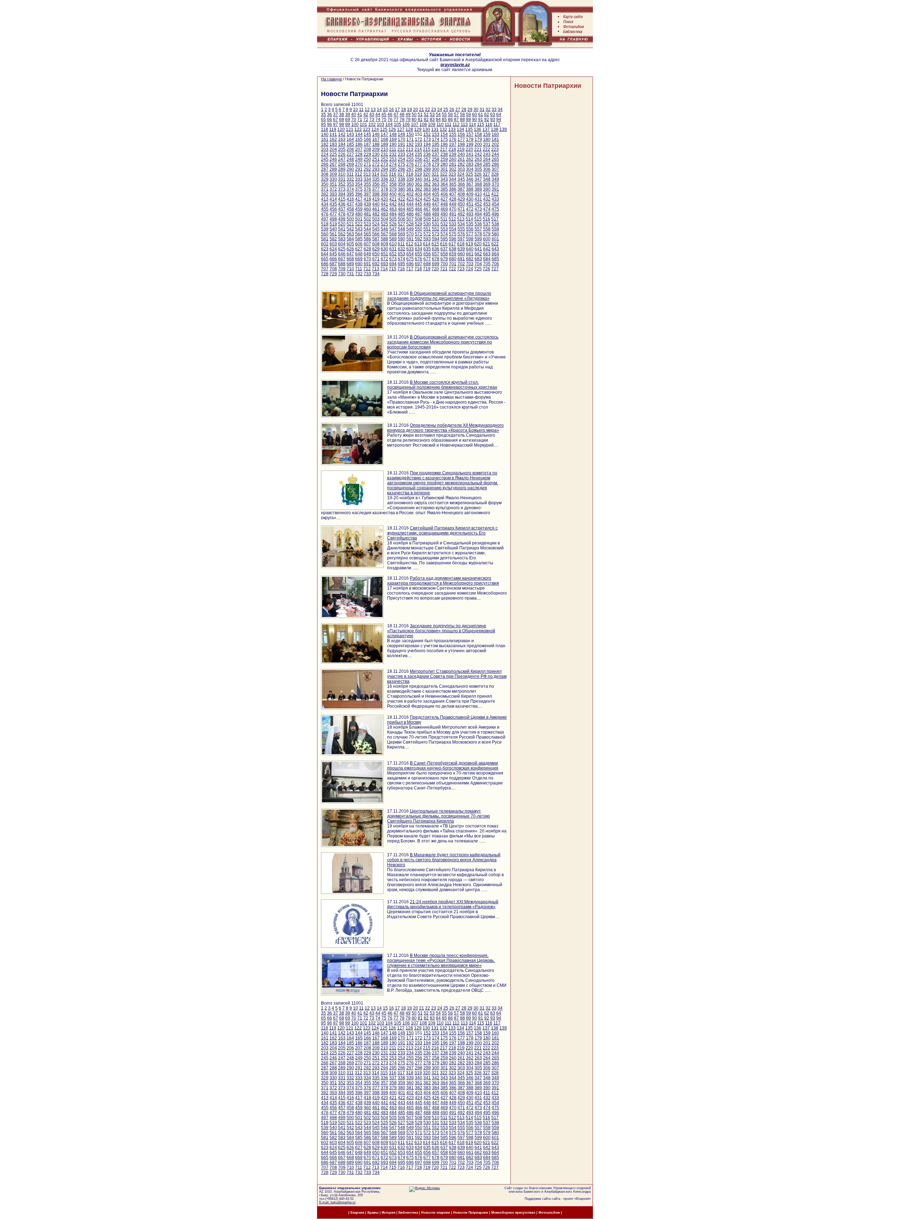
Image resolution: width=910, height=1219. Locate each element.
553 (444, 229)
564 (359, 233)
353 (350, 184)
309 (333, 174)
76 (389, 119)
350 (324, 184)
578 (478, 233)
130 (426, 129)
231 (384, 154)
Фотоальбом (549, 1212)
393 (333, 194)
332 (350, 179)
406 (444, 194)
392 (324, 194)
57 (456, 114)
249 (359, 159)
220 (469, 149)
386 (452, 189)
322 (444, 174)
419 (376, 199)
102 (372, 124)
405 (435, 194)
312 (358, 174)
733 (367, 273)
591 (410, 238)
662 (478, 253)
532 (444, 224)
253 (393, 159)
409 (469, 194)
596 (452, 238)
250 (367, 159)
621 (486, 243)
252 (384, 159)
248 (350, 159)
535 (469, 224)
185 (350, 144)
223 (495, 149)
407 (452, 194)
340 (418, 179)
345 (461, 179)
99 (347, 124)
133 (452, 129)
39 (347, 114)
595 (444, 238)
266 (324, 164)
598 (469, 238)
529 (418, 224)
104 (389, 124)
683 (478, 258)
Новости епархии (435, 1212)
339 (410, 179)
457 (342, 209)
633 (410, 248)
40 (353, 114)
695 (401, 263)
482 (376, 214)
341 (427, 179)
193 (418, 144)
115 (480, 124)
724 (469, 268)
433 (495, 199)
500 (350, 219)
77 (396, 119)
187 (367, 144)
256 (418, 159)
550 (418, 229)
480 (359, 214)
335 (376, 179)
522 (359, 224)
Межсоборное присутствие (513, 1212)
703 (469, 263)
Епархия (582, 1199)
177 (461, 139)
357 (384, 184)
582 (333, 238)
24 (439, 109)
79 (408, 119)
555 (461, 229)
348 (487, 179)
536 (478, 224)
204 (333, 149)
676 (418, 258)
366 (461, 184)
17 (397, 109)
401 (401, 194)
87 (456, 119)
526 (393, 224)
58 (462, 114)
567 (384, 233)
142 (342, 134)
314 (375, 174)
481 (367, 214)
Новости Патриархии (547, 85)
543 (359, 229)
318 (409, 174)
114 (472, 124)
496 (495, 214)
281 (452, 164)
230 (376, 154)
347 (478, 179)
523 (367, 224)
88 (462, 119)
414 (333, 199)
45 (383, 114)
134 (460, 129)
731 (350, 273)
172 (418, 139)
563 (350, 233)
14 (379, 109)
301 (444, 169)
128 (409, 129)
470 (452, 209)
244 (495, 154)
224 (324, 154)
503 (376, 219)
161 (324, 139)
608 (376, 243)
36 (329, 114)
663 (487, 253)
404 (427, 194)
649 (367, 253)
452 (478, 204)
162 (333, 139)
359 (401, 184)
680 (452, 258)
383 (427, 189)
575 (452, 233)
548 (401, 229)
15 (385, 109)
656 (427, 253)
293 (376, 169)
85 (444, 119)
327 (486, 174)
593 (427, 238)
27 (457, 109)
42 (365, 114)
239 (452, 154)
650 (376, 253)
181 (495, 139)
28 (463, 109)
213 (409, 149)
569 (401, 233)
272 (376, 164)
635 (427, 248)
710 (350, 268)
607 (367, 243)
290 (350, 169)
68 (341, 119)
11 (361, 109)
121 (349, 129)
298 (418, 169)
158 (478, 134)
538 (495, 224)
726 (486, 268)
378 (384, 189)
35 (323, 114)
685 (495, 258)
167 (376, 139)
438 (359, 204)
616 (444, 243)
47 (396, 114)
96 (329, 124)
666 (333, 258)
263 (478, 159)
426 (435, 199)
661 (469, 253)
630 (384, 248)
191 (401, 144)
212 (401, 149)
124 (375, 129)
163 (342, 139)
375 (359, 189)
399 (384, 194)
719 (426, 268)
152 (427, 134)
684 (487, 258)
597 (461, 238)
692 (376, 263)
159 (487, 134)
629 (376, 248)
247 (342, 159)
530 (427, 224)
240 (461, 154)
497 (324, 219)
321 (435, 174)
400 (393, 194)
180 (487, 139)
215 (426, 149)
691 (367, 263)
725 (478, 268)
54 (438, 114)
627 (359, 248)
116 (488, 124)
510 (435, 219)
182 (324, 144)
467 (427, 209)
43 (371, 114)
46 (389, 114)
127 (401, 129)
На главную (331, 79)
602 (324, 243)
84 (438, 119)
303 (461, 169)
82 (426, 119)
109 (431, 124)
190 (393, 144)
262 (469, 159)
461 (376, 209)
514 (469, 219)
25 (445, 109)
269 (350, 164)
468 (435, 209)
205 (342, 149)
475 (495, 209)
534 (461, 224)
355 (367, 184)
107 (414, 124)
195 (435, 144)
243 (487, 154)
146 (376, 134)
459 (359, 209)
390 (487, 189)
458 (350, 209)
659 (452, 253)
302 (452, 169)
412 (495, 194)
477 (333, 214)
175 (444, 139)
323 (452, 174)
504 (384, 219)
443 (401, 204)
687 (333, 263)
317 (401, 174)
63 (492, 114)
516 (486, 219)
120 (341, 129)
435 (333, 204)
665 (324, 258)
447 (435, 204)
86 (450, 119)
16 (391, 109)
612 (409, 243)
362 (427, 184)
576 (461, 233)
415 (342, 199)
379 (393, 189)
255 (410, 159)
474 (487, 209)
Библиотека (408, 1212)
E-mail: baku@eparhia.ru (337, 1202)
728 (324, 273)
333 (359, 179)
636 (435, 248)
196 (444, 144)
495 (487, 214)
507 (410, 219)
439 (367, 204)
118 (324, 129)
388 (469, 189)
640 (469, 248)
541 (342, 229)
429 (461, 199)
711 (358, 268)
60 (474, 114)
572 (427, 233)
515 (478, 219)
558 (487, 229)
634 (418, 248)
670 (367, 258)
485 (401, 214)
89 (468, 119)
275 (401, 164)
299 (427, 169)
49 (408, 114)
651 (384, 253)
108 (423, 124)
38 (341, 114)
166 (367, 139)
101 (363, 124)
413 (324, 199)
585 (359, 238)
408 (461, 194)
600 (487, 238)
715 (392, 268)
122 (358, 129)
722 (452, 268)
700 (444, 263)
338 (401, 179)
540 (333, 229)
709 (342, 268)
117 (496, 124)
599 (478, 238)
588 (384, 238)
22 (427, 109)
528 (410, 224)
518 (324, 224)
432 (487, 199)
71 (359, 119)
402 (410, 194)
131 (435, 129)
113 (464, 124)
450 (461, 204)
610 (393, 243)
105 (397, 124)
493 (469, 214)
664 (495, 253)
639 (461, 248)
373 (342, 189)
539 (324, 229)
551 (427, 229)
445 (418, 204)
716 (401, 268)
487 (418, 214)
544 (367, 229)
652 (393, 253)
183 (333, 144)
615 (435, 243)
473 (478, 209)
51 (420, 114)
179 (478, 139)
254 (401, 159)
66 (329, 119)
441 (384, 204)
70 (353, 119)
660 (461, 253)
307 (495, 169)
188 (376, 144)
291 (359, 169)
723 (461, 268)
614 (426, 243)
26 (451, 109)
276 (410, 164)
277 (418, 164)
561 (333, 233)
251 (376, 159)
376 (367, 189)
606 (359, 243)
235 (418, 154)
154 (444, 134)
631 (393, 248)
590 (401, 238)
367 (469, 184)
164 (350, 139)
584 (350, 238)
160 (495, 134)
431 (478, 199)
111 (448, 124)
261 (461, 159)
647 (350, 253)
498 (333, 219)
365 (452, 184)
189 (384, 144)
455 (324, 209)
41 (359, 114)
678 (435, 258)
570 (410, 233)
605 (350, 243)
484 (393, 214)
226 (342, 154)
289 (342, 169)
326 (478, 174)
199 (469, 144)
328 (495, 174)
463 (393, 209)
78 (402, 119)
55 (444, 114)
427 (444, 199)
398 (376, 194)
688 (342, 263)
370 (495, 184)
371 (324, 189)
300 (435, 169)
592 (418, 238)
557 (478, 229)
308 (324, 174)
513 (461, 219)
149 (401, 134)
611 (401, 243)
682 (469, 258)
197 (452, 144)
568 (393, 233)
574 (444, 233)
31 (482, 109)
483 (384, 214)
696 (410, 263)
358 (393, 184)
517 (495, 219)
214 (418, 149)
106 (406, 124)
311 (350, 174)
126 (392, 129)
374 (350, 189)
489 (435, 214)
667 (342, 258)
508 (418, 219)
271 (367, 164)
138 (494, 129)
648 (359, 253)
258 (435, 159)
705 (487, 263)
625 (342, 248)
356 (376, 184)
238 (444, 154)
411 (486, 194)
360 (410, 184)
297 (410, 169)
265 (495, 159)
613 (418, 243)
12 (367, 109)
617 (452, 243)
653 (401, 253)
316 (392, 174)
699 (435, 263)
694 (393, 263)
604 (342, 243)
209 (376, 149)
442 (393, 204)
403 (418, 194)
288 (333, 169)
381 (410, 189)
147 (384, 134)
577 (469, 233)
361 (418, 184)
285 (487, 164)
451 (469, 204)
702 (461, 263)
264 (487, 159)
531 (435, 224)
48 (402, 114)
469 (444, 209)
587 (376, 238)
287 (324, 169)
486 (410, 214)
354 (359, 184)
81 (420, 119)
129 (418, 129)
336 (384, 179)
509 (427, 219)
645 (333, 253)
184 (342, 144)
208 (367, 149)
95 (323, 124)
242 (478, 154)
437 (350, 204)
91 (480, 119)
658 (444, 253)
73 (371, 119)
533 (452, 224)
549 (410, 229)
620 (478, 243)
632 (401, 248)
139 (503, 129)
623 (324, 248)
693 (384, 263)
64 (498, 114)
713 (375, 268)
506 (401, 219)
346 (469, 179)
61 (480, 114)
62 (486, 114)
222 (486, 149)
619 (469, 243)
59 (468, 114)
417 (359, 199)
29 (469, 109)
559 (495, 229)
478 (342, 214)
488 (427, 214)
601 (495, 238)
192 (410, 144)
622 (495, 243)
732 (359, 273)
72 (365, 119)
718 (418, 268)
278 (427, 164)
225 (333, 154)
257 (427, 159)
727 (495, 268)
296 (401, 169)
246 (333, 159)
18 (403, 109)
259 (444, 159)
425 (427, 199)
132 (443, 129)
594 (435, 238)
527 (401, 224)
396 (359, 194)
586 (367, 238)
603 (333, 243)
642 (487, 248)
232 (393, 154)
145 (367, 134)
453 (487, 204)
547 (393, 229)
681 (461, 258)
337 (393, 179)
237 (435, 154)
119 (332, 129)
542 (350, 229)
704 (478, 263)
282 (461, 164)
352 (342, 184)
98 (341, 124)
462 (384, 209)
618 (461, 243)
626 (350, 248)
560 (324, 233)
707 (324, 268)
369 (487, 184)
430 (469, 199)
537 (487, 224)
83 (432, 119)
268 (342, 164)
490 (444, 214)
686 (324, 263)
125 (383, 129)
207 (359, 149)
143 (350, 134)
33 (494, 109)
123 (366, 129)
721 (444, 268)
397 (367, 194)
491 (452, 214)
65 (323, 119)
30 (475, 109)
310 (342, 174)
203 (324, 149)
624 (333, 248)
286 (495, 164)
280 (444, 164)
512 (452, 219)
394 (342, 194)
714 (384, 268)
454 (495, 204)
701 (452, 263)
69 (347, 119)
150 (410, 134)
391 (495, 189)
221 (478, 149)
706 (495, 263)
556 (469, 229)
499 (342, 219)
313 (367, 174)
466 (418, 209)
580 (495, 233)
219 (461, 149)
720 (435, 268)
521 (350, 224)
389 (478, 189)
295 (393, 169)
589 (393, 238)
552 (435, 229)
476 (324, 214)
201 (487, 144)
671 (376, 258)
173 (427, 139)
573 (435, 233)
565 (367, 233)
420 (384, 199)
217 (444, 149)
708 (333, 268)
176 (452, 139)
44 (377, 114)
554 (452, 229)
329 (324, 179)
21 (421, 109)
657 (435, 253)
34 (500, 109)
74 (377, 119)
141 (333, 134)
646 (342, 253)
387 (461, 189)
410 (478, 194)
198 (461, 144)
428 (452, 199)
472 (469, 209)
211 (392, 149)
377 (376, 189)
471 (461, 209)
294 (384, 169)
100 (355, 124)
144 (359, 134)
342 (435, 179)
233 (401, 154)
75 (383, 119)
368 (478, 184)
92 (486, 119)
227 (350, 154)
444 (410, 204)
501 (359, 219)
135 (469, 129)
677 (427, 258)
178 (469, 139)
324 (461, 174)
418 (367, 199)
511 (444, 219)
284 (478, 164)
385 (444, 189)
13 (373, 109)
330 (333, 179)
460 (367, 209)
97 (335, 124)
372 (333, 189)
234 (410, 154)
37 (335, 114)
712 (367, 268)
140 (324, 134)
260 (452, 159)
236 (427, 154)
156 (461, 134)
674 (401, 258)
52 (426, 114)
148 (393, 134)
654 (410, 253)
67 (335, 119)
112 (456, 124)
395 (350, 194)
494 (478, 214)
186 (359, 144)
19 (409, 109)
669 (359, 258)
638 (452, 248)
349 (495, 179)
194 (427, 144)
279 (435, 164)
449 (452, 204)
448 (444, 204)
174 (435, 139)
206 (350, 149)
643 (495, 248)
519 (333, 224)
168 (384, 139)
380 (401, 189)
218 (452, 149)
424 (418, 199)
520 (342, 224)
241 (469, 154)
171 (410, 139)
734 (376, 273)
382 (418, 189)
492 (461, 214)
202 (495, 144)
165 (359, 139)
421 (393, 199)
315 (384, 174)
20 (415, 109)
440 (376, 204)
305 (478, 169)
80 (414, 119)
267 (333, 164)
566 (376, 233)
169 (393, 139)
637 (444, 248)
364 (444, 184)
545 (376, 229)
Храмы (373, 1212)
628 (367, 248)
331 (342, 179)
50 (414, 114)
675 (410, 258)
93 (492, 119)
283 (469, 164)
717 (409, 268)
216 (435, 149)
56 (450, 114)
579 (487, 233)
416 (350, 199)
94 (498, 119)
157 (469, 134)
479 (350, 214)
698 (427, 263)
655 (418, 253)
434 (324, 204)
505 (393, 219)
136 (477, 129)
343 (444, 179)
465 (410, 209)
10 (355, 109)
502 (367, 219)
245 (324, 159)
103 (380, 124)
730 (342, 273)
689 (350, 263)
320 (426, 174)
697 (418, 263)
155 (452, 134)
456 (333, 209)
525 (384, 224)
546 (384, 229)
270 (359, 164)
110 (440, 124)
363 (435, 184)
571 (418, 233)
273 (384, 164)
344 (452, 179)
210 (384, 149)
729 (333, 273)
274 (393, 164)
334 (367, 179)
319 (418, 174)
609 (384, 243)
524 (376, 224)
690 (359, 263)
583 (342, 238)
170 (401, 139)
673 (393, 258)
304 (469, 169)
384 (435, 189)
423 (410, 199)
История (388, 1212)
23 (433, 109)
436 (342, 204)
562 (342, 233)
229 (367, 154)
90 (474, 119)
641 (478, 248)
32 (488, 109)
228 (359, 154)
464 (401, 209)
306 (487, 169)
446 (427, 204)
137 (486, 129)
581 (324, 238)
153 (435, 134)
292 (367, 169)
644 (324, 253)
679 (444, 258)
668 (350, 258)
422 (401, 199)
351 (333, 184)
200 (478, 144)
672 (384, 258)
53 (432, 114)
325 (469, 174)
